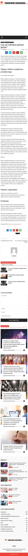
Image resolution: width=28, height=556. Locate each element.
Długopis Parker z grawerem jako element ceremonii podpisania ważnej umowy (13, 447)
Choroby (10, 502)
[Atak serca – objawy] (4, 490)
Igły (2, 522)
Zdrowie (2, 42)
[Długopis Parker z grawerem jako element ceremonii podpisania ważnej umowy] (14, 440)
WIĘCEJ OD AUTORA (7, 264)
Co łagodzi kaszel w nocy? (7, 240)
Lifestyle (10, 467)
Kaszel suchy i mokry (7, 520)
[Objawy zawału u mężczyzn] (4, 503)
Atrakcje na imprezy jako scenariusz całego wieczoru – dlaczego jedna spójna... (17, 464)
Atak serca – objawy (13, 488)
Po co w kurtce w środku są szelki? (21, 241)
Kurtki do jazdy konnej (7, 531)
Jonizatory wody (5, 514)
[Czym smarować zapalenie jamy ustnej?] (4, 283)
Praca (10, 480)
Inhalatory (4, 512)
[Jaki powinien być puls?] (4, 496)
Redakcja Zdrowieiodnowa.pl (9, 350)
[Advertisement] (14, 21)
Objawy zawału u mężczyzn (15, 501)
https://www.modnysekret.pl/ (14, 224)
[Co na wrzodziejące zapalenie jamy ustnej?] (4, 270)
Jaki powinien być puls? (14, 494)
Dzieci (10, 474)
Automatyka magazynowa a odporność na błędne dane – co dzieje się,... (18, 478)
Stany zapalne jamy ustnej (9, 42)
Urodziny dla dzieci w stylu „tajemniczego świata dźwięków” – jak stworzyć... (18, 472)
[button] (26, 37)
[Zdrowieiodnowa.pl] (14, 3)
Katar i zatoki (4, 524)
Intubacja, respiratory (6, 529)
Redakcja (5, 49)
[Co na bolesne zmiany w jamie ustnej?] (4, 276)
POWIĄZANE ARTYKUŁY (8, 262)
